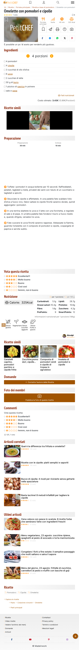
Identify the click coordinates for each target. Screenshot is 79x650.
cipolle (11, 65)
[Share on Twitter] (65, 38)
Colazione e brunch (25, 603)
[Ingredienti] (4, 325)
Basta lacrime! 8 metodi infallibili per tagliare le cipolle (45, 496)
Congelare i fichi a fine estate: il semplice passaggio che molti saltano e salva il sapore (48, 553)
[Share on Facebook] (42, 38)
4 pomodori (11, 61)
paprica (20, 86)
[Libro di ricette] (30, 2)
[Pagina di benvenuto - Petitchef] (5, 7)
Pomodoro (11, 592)
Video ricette (10, 621)
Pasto (13, 603)
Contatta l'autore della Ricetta (40, 382)
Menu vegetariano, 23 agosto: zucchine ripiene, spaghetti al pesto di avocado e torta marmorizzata (47, 536)
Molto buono (23, 279)
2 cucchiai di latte (14, 78)
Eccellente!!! (23, 276)
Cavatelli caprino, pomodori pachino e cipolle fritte (10, 364)
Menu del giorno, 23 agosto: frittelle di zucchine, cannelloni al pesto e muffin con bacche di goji (46, 569)
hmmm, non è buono (27, 290)
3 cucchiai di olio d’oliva (17, 69)
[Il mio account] (43, 2)
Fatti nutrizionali (67, 95)
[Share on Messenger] (50, 38)
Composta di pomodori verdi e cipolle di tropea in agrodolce (48, 364)
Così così (22, 286)
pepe (14, 91)
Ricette (8, 618)
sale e (11, 91)
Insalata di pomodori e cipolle (64, 362)
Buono (20, 283)
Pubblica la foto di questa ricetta (40, 400)
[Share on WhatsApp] (57, 38)
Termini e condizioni (50, 625)
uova (10, 74)
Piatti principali (16, 608)
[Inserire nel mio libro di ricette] (43, 29)
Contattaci (46, 618)
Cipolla (23, 592)
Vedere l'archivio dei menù (15, 625)
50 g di (12, 82)
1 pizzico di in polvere (20, 86)
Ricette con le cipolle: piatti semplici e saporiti (44, 462)
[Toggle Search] (58, 2)
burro (16, 82)
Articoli (8, 632)
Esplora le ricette (12, 599)
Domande (9, 628)
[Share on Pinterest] (72, 38)
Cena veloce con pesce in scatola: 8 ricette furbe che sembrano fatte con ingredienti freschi (46, 520)
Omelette (34, 592)
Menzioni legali (48, 628)
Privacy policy (47, 621)
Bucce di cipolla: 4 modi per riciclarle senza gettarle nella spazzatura (47, 480)
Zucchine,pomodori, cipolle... (30, 360)
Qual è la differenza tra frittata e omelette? (43, 446)
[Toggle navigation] (73, 2)
